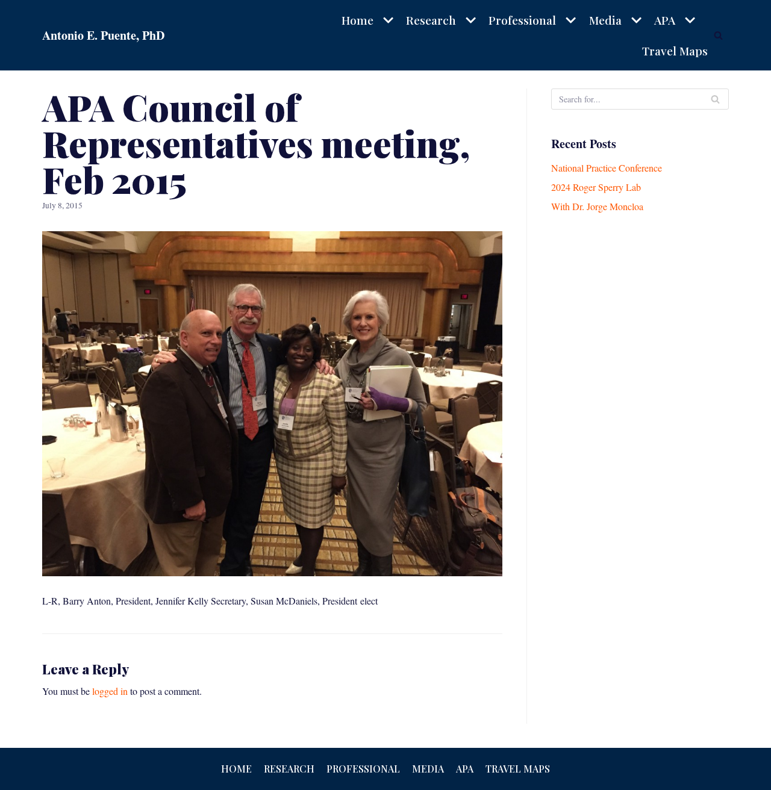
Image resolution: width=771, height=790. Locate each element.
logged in (110, 691)
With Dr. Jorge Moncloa (597, 206)
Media (428, 768)
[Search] (718, 35)
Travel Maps (675, 50)
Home (236, 768)
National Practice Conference (606, 167)
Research (289, 768)
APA (464, 768)
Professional (363, 768)
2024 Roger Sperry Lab (596, 187)
